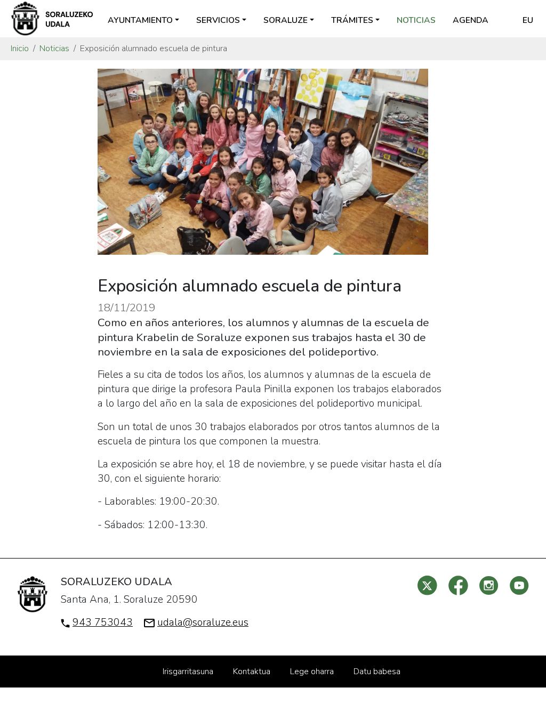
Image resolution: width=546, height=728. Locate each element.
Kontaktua (251, 671)
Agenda (470, 20)
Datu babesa (377, 671)
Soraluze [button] (285, 20)
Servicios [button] (218, 20)
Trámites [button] (352, 20)
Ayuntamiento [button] (140, 20)
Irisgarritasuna (188, 671)
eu (528, 20)
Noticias (416, 20)
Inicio (20, 48)
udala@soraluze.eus (202, 622)
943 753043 (103, 622)
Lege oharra (312, 671)
